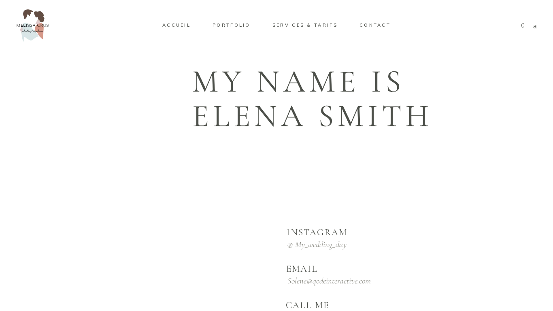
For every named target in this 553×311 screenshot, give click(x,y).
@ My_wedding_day (317, 244)
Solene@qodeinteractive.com (329, 281)
